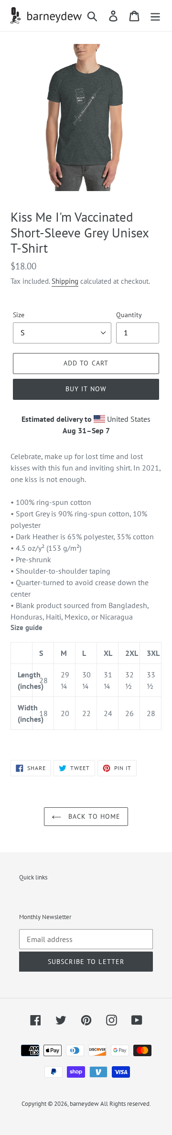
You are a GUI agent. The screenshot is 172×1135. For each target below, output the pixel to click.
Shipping (65, 281)
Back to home (93, 816)
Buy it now (86, 389)
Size (18, 315)
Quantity (129, 315)
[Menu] (155, 16)
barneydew (84, 1104)
